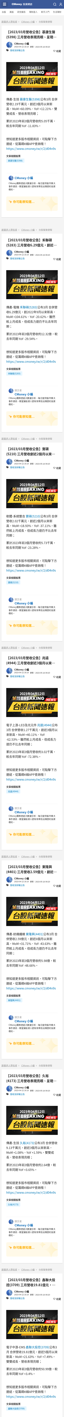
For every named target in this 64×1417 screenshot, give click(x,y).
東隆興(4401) (34, 934)
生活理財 (57, 12)
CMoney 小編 (28, 21)
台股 (4, 12)
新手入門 (45, 12)
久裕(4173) (27, 1143)
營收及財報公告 (17, 50)
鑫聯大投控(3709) (37, 1347)
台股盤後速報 (45, 21)
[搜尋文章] (55, 4)
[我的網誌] (61, 4)
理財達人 (33, 12)
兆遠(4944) (44, 725)
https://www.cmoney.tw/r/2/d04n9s (31, 148)
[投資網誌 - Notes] (22, 4)
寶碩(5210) (33, 516)
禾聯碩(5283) (28, 307)
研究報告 (21, 12)
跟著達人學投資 (9, 21)
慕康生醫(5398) (30, 99)
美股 (12, 12)
